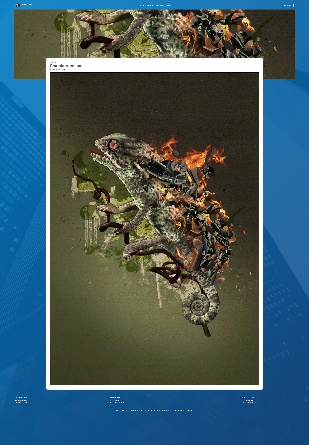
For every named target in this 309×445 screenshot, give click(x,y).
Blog (168, 5)
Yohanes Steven (118, 402)
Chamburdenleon (66, 65)
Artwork (53, 62)
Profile (141, 5)
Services (150, 5)
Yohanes (54, 69)
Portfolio (159, 5)
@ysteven (116, 400)
